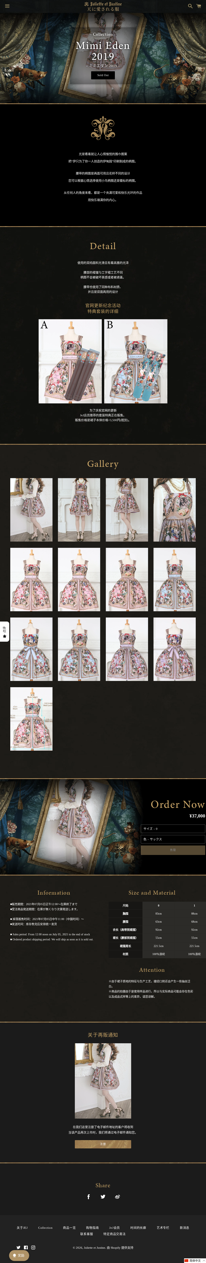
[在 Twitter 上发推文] (103, 1197)
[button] (195, 1260)
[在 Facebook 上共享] (88, 1197)
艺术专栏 (163, 1227)
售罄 (173, 850)
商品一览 (69, 1227)
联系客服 (86, 1234)
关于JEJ (22, 1227)
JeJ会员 (114, 1227)
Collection (45, 1227)
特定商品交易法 (114, 1234)
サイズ (147, 828)
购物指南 (92, 1227)
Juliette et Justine (94, 1247)
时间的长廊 (138, 1227)
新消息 (184, 1227)
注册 (103, 1144)
